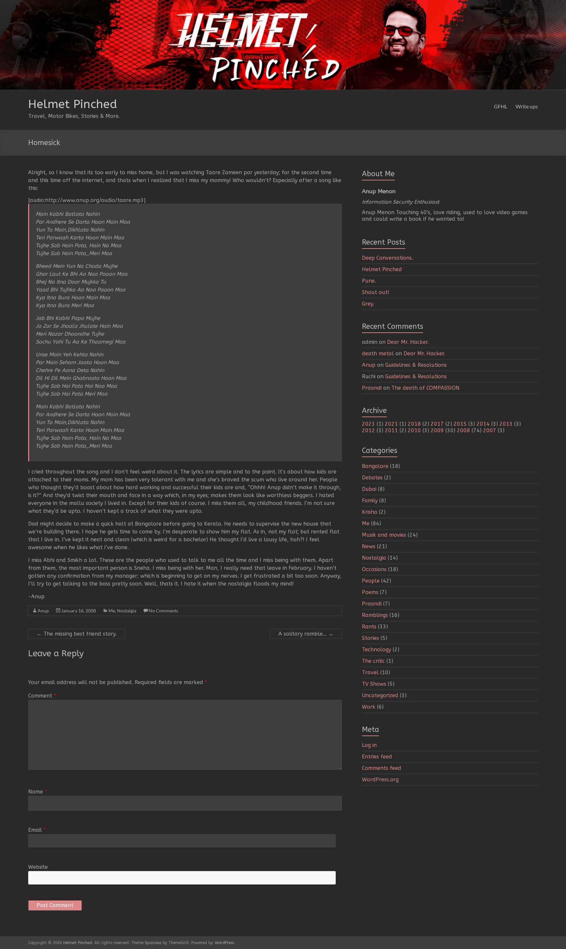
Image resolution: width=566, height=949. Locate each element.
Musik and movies (384, 535)
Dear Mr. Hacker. (408, 342)
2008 (463, 430)
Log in (369, 745)
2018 (414, 424)
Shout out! (375, 292)
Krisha (369, 512)
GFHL (500, 106)
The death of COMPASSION (425, 388)
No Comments (163, 610)
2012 (368, 430)
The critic (373, 661)
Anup (43, 610)
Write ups (527, 106)
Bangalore (375, 466)
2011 (391, 430)
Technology (376, 649)
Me (111, 610)
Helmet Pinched (72, 104)
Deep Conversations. (387, 258)
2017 (437, 424)
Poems (370, 592)
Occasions (374, 569)
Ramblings (375, 615)
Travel (370, 672)
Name (37, 792)
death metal (378, 353)
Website (38, 867)
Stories (370, 638)
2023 (368, 424)
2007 (489, 430)
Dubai (369, 489)
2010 (414, 430)
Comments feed (381, 768)
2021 (391, 424)
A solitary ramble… (305, 634)
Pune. (369, 281)
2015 (460, 424)
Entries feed (377, 757)
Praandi (372, 388)
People (371, 581)
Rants (369, 626)
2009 (437, 430)
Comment (42, 696)
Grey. (368, 304)
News (368, 546)
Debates (372, 477)
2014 (483, 424)
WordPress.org (380, 779)
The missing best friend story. (77, 634)
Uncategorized (380, 695)
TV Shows (374, 684)
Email (37, 830)
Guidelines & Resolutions (416, 365)
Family (370, 500)
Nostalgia (126, 610)
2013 (506, 424)
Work (368, 707)
